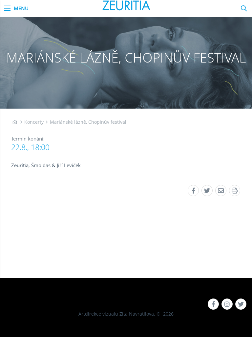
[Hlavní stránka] (14, 122)
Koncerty (34, 122)
